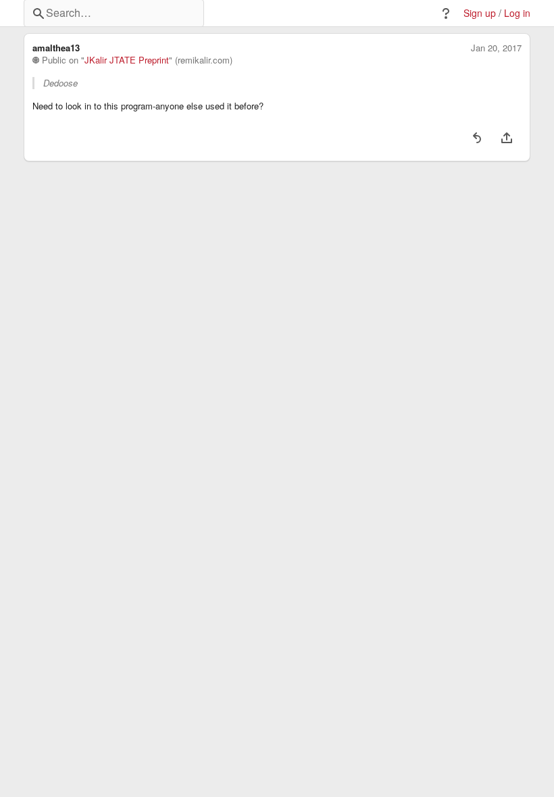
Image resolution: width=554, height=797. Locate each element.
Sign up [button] (479, 13)
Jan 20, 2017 (496, 48)
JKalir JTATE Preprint (126, 60)
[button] (446, 13)
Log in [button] (517, 13)
